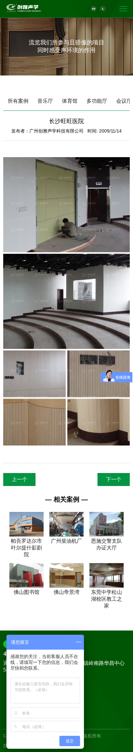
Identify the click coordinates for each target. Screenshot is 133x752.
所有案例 (18, 101)
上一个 (19, 479)
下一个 (113, 479)
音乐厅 (45, 101)
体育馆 (69, 101)
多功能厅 (97, 101)
